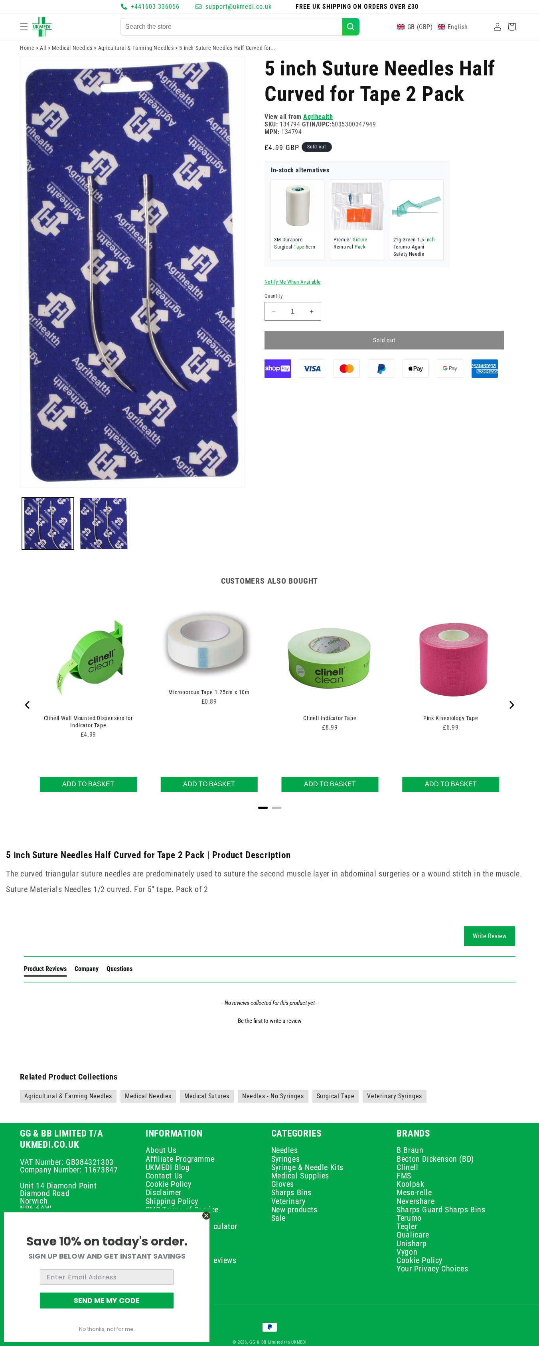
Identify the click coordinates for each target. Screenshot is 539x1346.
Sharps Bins (291, 1193)
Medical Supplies (300, 1176)
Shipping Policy (172, 1201)
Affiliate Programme (180, 1159)
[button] (24, 27)
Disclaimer (164, 1193)
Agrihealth (318, 116)
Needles (284, 1152)
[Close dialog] (206, 1216)
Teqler (407, 1226)
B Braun (410, 1152)
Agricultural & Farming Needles (136, 48)
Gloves (282, 1184)
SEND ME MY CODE (107, 1300)
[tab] (45, 970)
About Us (161, 1152)
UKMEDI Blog (168, 1167)
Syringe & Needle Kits (307, 1167)
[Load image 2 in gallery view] (104, 523)
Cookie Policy (169, 1184)
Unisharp (412, 1243)
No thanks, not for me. (107, 1329)
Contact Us (164, 1176)
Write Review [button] (489, 936)
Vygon (407, 1252)
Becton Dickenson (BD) (435, 1159)
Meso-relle (414, 1193)
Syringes (285, 1159)
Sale (278, 1218)
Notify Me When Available (293, 282)
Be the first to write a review (270, 1020)
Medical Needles (72, 48)
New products (294, 1210)
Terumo (409, 1218)
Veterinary (288, 1201)
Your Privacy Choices (432, 1269)
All (43, 48)
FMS (404, 1176)
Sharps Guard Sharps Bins (441, 1210)
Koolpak (410, 1184)
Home (27, 48)
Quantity (273, 296)
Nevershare (415, 1201)
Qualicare (413, 1235)
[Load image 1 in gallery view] (48, 523)
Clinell (407, 1167)
